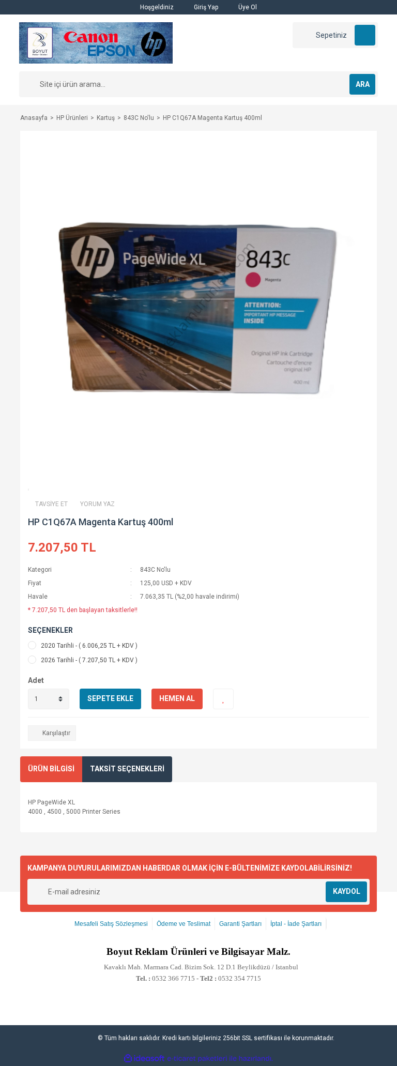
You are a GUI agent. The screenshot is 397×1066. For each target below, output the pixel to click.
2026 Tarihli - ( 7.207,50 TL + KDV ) (89, 660)
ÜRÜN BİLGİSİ (51, 769)
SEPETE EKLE (110, 698)
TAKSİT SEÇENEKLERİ (127, 769)
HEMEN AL (177, 698)
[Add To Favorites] (223, 699)
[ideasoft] (144, 1058)
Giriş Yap (205, 7)
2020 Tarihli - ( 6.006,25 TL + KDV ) (89, 645)
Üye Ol (247, 7)
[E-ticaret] (197, 1058)
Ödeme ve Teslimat (183, 923)
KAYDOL (346, 891)
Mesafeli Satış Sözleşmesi (111, 923)
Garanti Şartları (240, 923)
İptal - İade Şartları (296, 923)
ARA (363, 84)
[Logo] (96, 42)
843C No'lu (155, 569)
